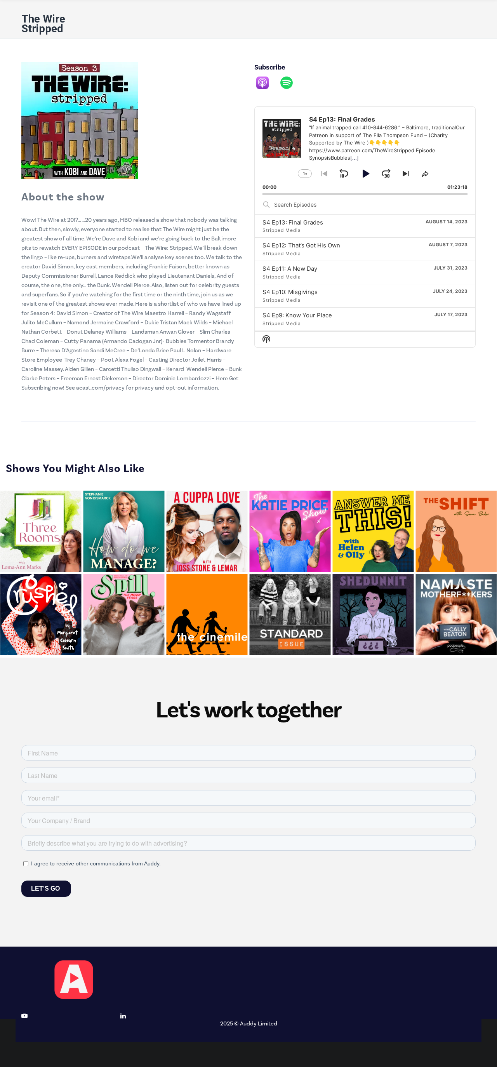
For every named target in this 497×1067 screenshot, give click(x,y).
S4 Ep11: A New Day (289, 268)
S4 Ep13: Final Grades (292, 222)
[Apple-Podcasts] (266, 83)
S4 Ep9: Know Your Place (297, 315)
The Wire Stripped (43, 23)
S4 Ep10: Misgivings (290, 292)
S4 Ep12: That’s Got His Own (301, 245)
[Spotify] (290, 83)
